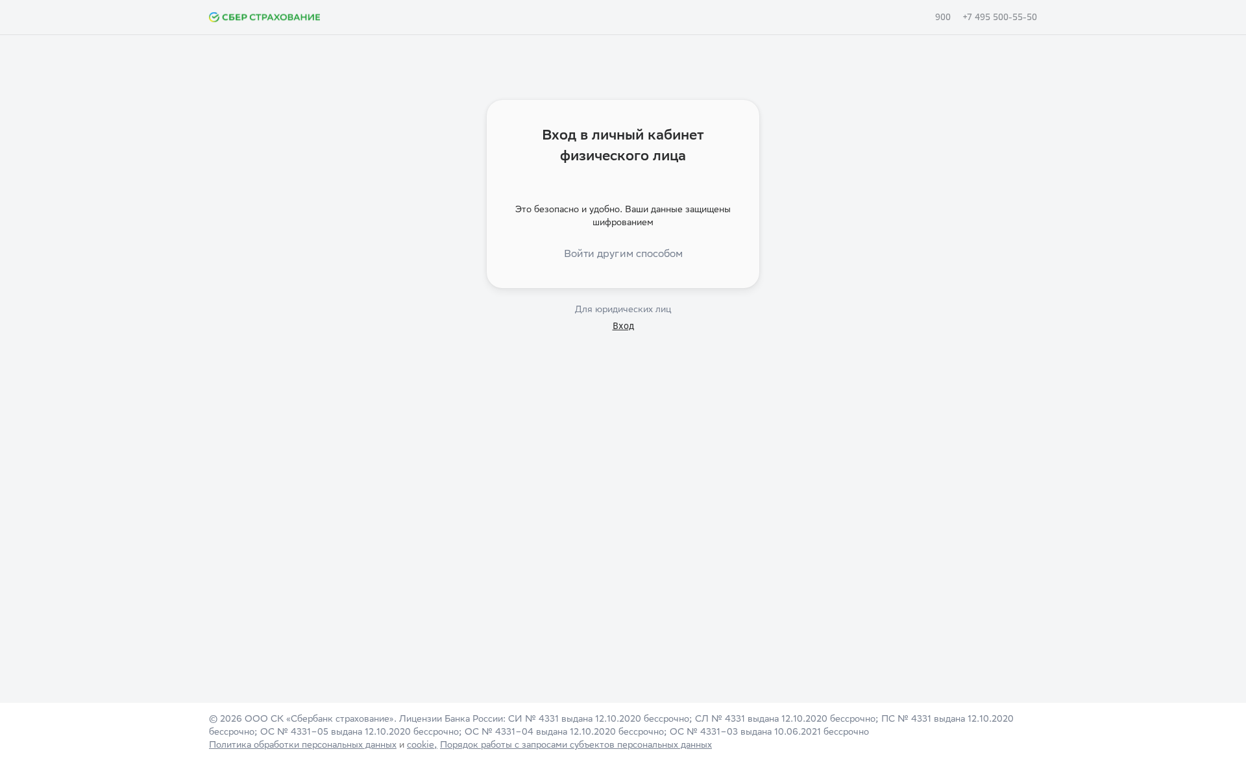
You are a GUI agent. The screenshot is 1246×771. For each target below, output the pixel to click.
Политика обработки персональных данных (303, 745)
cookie (420, 745)
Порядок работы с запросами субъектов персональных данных (576, 745)
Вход (623, 326)
